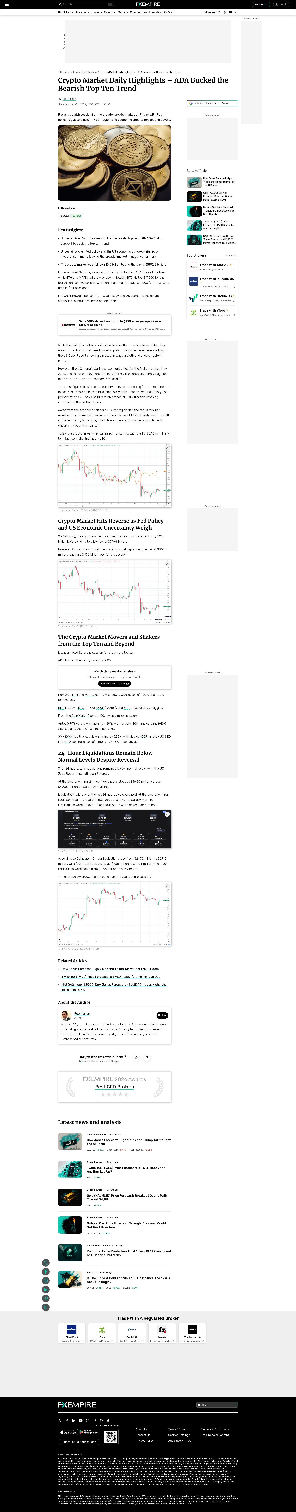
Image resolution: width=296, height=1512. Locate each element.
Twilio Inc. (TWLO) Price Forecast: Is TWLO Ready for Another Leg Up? (110, 977)
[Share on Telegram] (46, 1298)
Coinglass (83, 858)
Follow (162, 1015)
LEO (68, 742)
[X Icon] (60, 1421)
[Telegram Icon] (94, 1421)
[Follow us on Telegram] (236, 12)
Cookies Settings (179, 1435)
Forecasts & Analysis (85, 72)
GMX (69, 737)
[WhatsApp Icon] (101, 1421)
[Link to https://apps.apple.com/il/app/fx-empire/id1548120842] (68, 1432)
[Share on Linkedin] (46, 1289)
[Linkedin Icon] (74, 1421)
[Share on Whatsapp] (46, 1280)
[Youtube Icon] (81, 1421)
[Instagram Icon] (87, 1421)
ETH (69, 277)
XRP (127, 708)
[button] (6, 4)
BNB (61, 708)
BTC (130, 277)
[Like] (136, 1058)
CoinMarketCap (82, 716)
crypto (118, 272)
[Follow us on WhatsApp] (225, 12)
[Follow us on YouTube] (230, 12)
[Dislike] (147, 1058)
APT (71, 723)
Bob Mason (82, 1014)
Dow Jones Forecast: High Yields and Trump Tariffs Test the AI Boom (110, 969)
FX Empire (63, 72)
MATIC (83, 277)
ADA (138, 272)
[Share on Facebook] (46, 1271)
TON (135, 723)
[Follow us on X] (219, 12)
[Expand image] (167, 447)
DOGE (100, 708)
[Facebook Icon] (67, 1421)
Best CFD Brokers (114, 1087)
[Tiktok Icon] (108, 1421)
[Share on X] (46, 1263)
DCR (144, 737)
